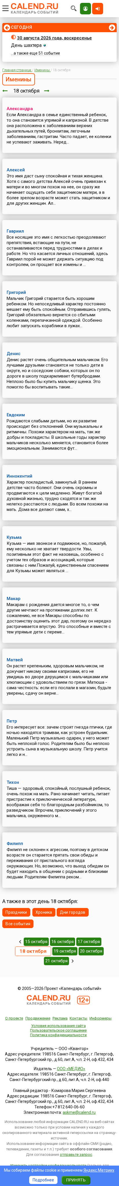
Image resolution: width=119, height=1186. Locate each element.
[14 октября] (20, 941)
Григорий (16, 292)
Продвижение (37, 1018)
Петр (12, 721)
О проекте (14, 1018)
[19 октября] (46, 91)
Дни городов (72, 912)
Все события (17, 923)
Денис (14, 353)
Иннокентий (19, 476)
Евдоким (16, 414)
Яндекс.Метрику (98, 1170)
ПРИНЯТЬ (75, 1180)
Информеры (100, 1018)
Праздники (16, 912)
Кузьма (14, 537)
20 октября (91, 951)
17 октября (89, 941)
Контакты (78, 1018)
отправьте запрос (76, 1154)
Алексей (16, 170)
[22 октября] (72, 961)
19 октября (65, 951)
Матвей (15, 659)
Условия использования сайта (58, 1026)
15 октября (36, 941)
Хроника (44, 912)
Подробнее (43, 1180)
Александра (20, 108)
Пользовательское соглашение (58, 1030)
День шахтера (26, 45)
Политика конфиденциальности (58, 1035)
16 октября (62, 941)
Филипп (15, 843)
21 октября (56, 960)
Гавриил (15, 231)
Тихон (13, 782)
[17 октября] (5, 91)
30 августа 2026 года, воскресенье (54, 38)
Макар (14, 598)
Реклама (60, 1018)
